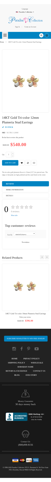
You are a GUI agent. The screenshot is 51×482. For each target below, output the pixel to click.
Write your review (25, 317)
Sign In (17, 27)
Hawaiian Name (25, 367)
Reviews (10, 184)
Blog (17, 375)
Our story (31, 375)
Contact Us (39, 371)
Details (9, 196)
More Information (15, 190)
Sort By (9, 235)
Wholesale (37, 363)
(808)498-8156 (25, 444)
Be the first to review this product (13, 137)
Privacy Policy (31, 359)
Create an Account (30, 27)
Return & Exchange (16, 371)
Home (2, 42)
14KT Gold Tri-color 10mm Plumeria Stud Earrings (25, 314)
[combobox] (41, 35)
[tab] (25, 183)
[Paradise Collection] (26, 20)
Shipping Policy (16, 363)
